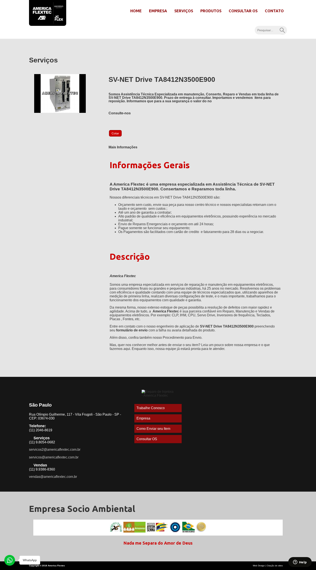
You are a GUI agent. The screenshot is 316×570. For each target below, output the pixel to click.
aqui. (127, 349)
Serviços (183, 11)
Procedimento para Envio (182, 337)
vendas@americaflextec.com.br (53, 476)
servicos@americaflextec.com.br (53, 457)
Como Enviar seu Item (153, 428)
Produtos (210, 11)
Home (136, 11)
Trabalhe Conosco (151, 408)
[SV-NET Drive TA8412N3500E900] (60, 111)
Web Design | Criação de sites (268, 565)
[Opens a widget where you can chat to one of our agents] (300, 562)
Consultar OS (243, 11)
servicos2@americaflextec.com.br (54, 449)
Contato (274, 11)
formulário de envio (132, 330)
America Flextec (166, 311)
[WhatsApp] (9, 560)
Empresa (158, 11)
